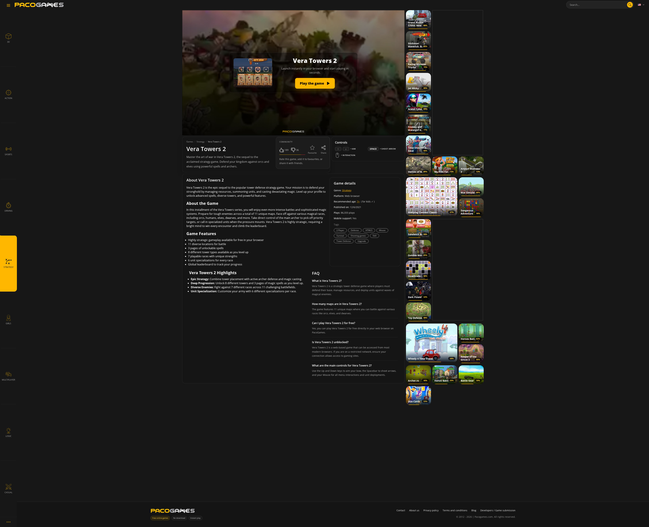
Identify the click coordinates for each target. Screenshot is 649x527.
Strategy (346, 190)
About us (414, 510)
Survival (340, 235)
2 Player (340, 230)
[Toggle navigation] (8, 5)
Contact (400, 510)
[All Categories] (8, 522)
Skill (374, 235)
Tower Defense (343, 241)
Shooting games (358, 235)
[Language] (641, 4)
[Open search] (630, 5)
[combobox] (600, 4)
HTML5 (369, 230)
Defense (355, 230)
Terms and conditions (455, 510)
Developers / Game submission (497, 510)
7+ (358, 201)
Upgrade (362, 241)
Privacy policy (431, 510)
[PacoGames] (172, 511)
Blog (473, 510)
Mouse (382, 230)
